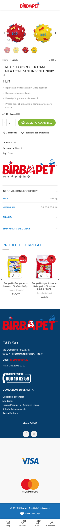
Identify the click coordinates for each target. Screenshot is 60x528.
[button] (13, 275)
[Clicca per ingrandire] (8, 40)
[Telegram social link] (28, 176)
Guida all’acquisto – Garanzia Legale (21, 404)
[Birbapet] (29, 167)
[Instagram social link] (34, 434)
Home (5, 60)
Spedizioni (7, 400)
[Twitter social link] (16, 176)
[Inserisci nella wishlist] (19, 275)
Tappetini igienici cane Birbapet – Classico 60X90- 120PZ (44, 286)
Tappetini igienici (16, 290)
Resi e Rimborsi (10, 413)
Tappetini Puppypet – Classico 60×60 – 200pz (16, 285)
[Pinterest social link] (20, 176)
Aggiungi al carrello (39, 122)
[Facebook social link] (12, 176)
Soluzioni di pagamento (14, 409)
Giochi (15, 60)
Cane (10, 153)
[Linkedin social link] (24, 176)
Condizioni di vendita (13, 396)
